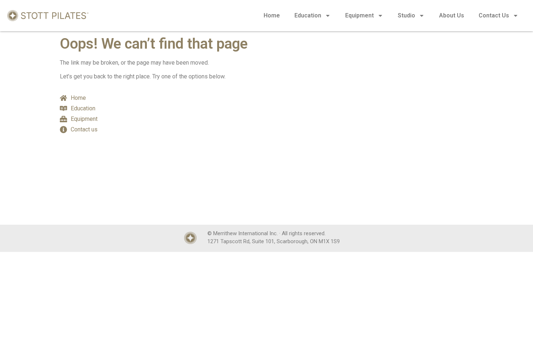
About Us (451, 15)
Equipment (359, 15)
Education (307, 15)
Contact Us (494, 15)
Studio (406, 15)
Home (272, 15)
